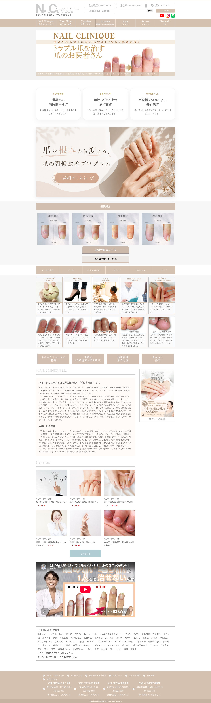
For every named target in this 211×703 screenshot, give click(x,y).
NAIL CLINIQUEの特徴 (48, 630)
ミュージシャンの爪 (124, 641)
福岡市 (134, 649)
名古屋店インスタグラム (60, 695)
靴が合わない (154, 641)
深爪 (61, 634)
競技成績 (59, 641)
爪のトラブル (76, 675)
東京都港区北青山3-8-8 (88, 687)
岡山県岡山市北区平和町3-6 (118, 687)
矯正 (53, 649)
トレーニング (71, 641)
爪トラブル (43, 634)
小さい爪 (46, 645)
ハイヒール (140, 641)
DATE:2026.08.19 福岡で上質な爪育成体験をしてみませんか (51, 542)
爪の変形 (64, 638)
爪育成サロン (64, 649)
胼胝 (55, 638)
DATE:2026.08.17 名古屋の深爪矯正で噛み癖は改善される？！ (119, 542)
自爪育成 (165, 645)
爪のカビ (46, 638)
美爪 (90, 649)
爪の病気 (126, 645)
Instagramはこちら (106, 259)
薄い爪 (119, 638)
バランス (91, 641)
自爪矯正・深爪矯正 (97, 675)
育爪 (40, 649)
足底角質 (146, 634)
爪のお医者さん (140, 645)
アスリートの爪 (45, 641)
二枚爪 (67, 645)
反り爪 (78, 634)
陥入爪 (87, 634)
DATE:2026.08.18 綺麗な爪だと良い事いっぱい (83, 540)
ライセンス (140, 270)
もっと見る (85, 553)
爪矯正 (146, 638)
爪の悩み (164, 638)
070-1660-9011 (149, 691)
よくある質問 (48, 270)
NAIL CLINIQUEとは (55, 675)
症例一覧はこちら (105, 249)
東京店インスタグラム (90, 695)
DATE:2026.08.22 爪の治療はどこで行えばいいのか (51, 500)
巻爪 (95, 634)
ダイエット (100, 645)
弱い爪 (127, 634)
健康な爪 (88, 645)
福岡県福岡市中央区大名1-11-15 (149, 687)
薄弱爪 (69, 634)
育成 (46, 649)
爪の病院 (154, 645)
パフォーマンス (105, 641)
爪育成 (154, 638)
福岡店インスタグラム (151, 695)
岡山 (112, 649)
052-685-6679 (59, 691)
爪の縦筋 (99, 638)
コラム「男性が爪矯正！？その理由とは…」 (58, 657)
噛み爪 (54, 634)
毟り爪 (128, 638)
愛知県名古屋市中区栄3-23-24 (59, 687)
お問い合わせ (52, 679)
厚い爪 (136, 634)
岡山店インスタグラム (119, 695)
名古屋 (104, 649)
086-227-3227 (118, 691)
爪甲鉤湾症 (76, 638)
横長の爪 (57, 645)
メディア (117, 270)
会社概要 (150, 675)
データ (71, 270)
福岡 (126, 649)
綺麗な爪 (77, 645)
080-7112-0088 (89, 691)
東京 (119, 649)
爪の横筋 (109, 638)
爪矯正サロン (79, 649)
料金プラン (117, 675)
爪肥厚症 (88, 638)
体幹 (82, 641)
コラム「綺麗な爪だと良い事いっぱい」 (56, 653)
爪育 (97, 649)
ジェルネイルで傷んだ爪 (110, 634)
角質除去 (157, 634)
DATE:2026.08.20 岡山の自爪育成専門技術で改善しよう (119, 502)
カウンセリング (94, 270)
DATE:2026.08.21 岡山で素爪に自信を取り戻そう (84, 500)
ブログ (163, 270)
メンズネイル (113, 645)
